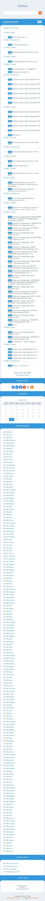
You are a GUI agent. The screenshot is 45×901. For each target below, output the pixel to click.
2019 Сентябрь (10, 622)
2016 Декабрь (9, 531)
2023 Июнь (9, 746)
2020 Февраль (10, 636)
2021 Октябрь (9, 691)
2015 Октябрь (9, 493)
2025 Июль (9, 815)
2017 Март (8, 539)
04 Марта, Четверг (10, 212)
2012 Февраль (10, 446)
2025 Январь (9, 799)
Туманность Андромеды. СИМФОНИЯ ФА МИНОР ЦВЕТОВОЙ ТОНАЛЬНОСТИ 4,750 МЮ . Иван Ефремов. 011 (24, 282)
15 (6, 413)
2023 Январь (9, 732)
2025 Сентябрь (10, 821)
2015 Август (9, 487)
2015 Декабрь (9, 498)
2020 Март (8, 639)
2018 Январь (9, 567)
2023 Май (8, 743)
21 (39, 413)
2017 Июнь (9, 548)
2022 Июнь (9, 713)
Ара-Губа (15, 135)
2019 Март (8, 606)
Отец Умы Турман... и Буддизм (23, 69)
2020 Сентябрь (10, 655)
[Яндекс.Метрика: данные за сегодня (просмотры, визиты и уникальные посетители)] (32, 898)
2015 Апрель (9, 476)
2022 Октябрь (9, 724)
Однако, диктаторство (20, 72)
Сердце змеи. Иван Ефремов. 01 (24, 358)
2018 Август (9, 586)
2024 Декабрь (9, 796)
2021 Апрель (9, 675)
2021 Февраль (10, 669)
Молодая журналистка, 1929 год (23, 61)
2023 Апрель (9, 741)
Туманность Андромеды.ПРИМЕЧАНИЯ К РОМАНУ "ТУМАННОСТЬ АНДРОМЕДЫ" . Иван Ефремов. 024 (24, 218)
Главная (6, 28)
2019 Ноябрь (9, 628)
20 (33, 413)
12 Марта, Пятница (10, 156)
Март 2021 (22, 400)
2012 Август (9, 462)
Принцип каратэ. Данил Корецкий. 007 (26, 98)
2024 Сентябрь (10, 788)
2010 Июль (9, 437)
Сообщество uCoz (11, 866)
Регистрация (20, 375)
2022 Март (8, 705)
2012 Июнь (9, 457)
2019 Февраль (10, 603)
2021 (11, 28)
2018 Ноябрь (9, 595)
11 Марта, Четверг (10, 168)
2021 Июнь (9, 680)
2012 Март (8, 448)
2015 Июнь (9, 481)
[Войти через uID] (13, 387)
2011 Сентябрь (10, 440)
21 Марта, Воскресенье (11, 74)
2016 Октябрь (9, 526)
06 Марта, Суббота (10, 203)
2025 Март (8, 804)
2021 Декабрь (9, 697)
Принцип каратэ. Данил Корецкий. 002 (26, 126)
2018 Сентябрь (10, 589)
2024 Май (8, 777)
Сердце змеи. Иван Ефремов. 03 (24, 352)
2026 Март (8, 837)
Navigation (10, 22)
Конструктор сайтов (13, 898)
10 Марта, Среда (9, 177)
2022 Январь (9, 699)
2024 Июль (9, 782)
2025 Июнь (9, 812)
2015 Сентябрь (10, 490)
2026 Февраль (10, 834)
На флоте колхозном (19, 45)
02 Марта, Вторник (10, 344)
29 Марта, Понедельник (11, 40)
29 (6, 419)
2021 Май (8, 677)
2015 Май (8, 479)
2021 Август (9, 686)
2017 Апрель (9, 542)
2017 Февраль (10, 537)
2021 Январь (9, 666)
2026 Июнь (9, 846)
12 (28, 410)
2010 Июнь (9, 435)
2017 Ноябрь (9, 561)
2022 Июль (9, 716)
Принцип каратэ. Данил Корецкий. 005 (26, 112)
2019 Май (8, 611)
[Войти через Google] (28, 387)
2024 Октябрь (9, 790)
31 (17, 419)
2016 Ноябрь (9, 528)
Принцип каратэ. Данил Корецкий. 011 (26, 79)
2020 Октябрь (9, 658)
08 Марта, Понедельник (11, 193)
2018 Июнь (9, 581)
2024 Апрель (9, 774)
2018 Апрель (9, 575)
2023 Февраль (10, 735)
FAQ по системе (10, 869)
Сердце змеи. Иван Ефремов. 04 (24, 349)
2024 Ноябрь (9, 793)
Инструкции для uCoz (12, 872)
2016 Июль (9, 517)
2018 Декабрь (9, 597)
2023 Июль (9, 749)
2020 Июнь (9, 647)
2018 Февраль (10, 570)
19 (28, 413)
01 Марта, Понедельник (11, 361)
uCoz (24, 898)
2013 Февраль (10, 470)
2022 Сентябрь (10, 721)
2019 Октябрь (9, 625)
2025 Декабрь (9, 829)
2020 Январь (9, 633)
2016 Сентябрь (10, 523)
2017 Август (9, 553)
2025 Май (8, 810)
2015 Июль (9, 484)
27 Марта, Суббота (10, 47)
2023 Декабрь (9, 763)
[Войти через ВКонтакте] (16, 387)
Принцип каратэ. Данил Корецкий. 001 (26, 130)
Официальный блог (11, 863)
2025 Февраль (10, 801)
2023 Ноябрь (9, 760)
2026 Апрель (9, 840)
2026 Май (8, 843)
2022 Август (9, 719)
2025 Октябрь (9, 823)
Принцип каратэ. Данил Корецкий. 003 (26, 121)
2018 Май (8, 578)
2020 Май (8, 644)
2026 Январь (9, 832)
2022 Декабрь (9, 730)
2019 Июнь (9, 614)
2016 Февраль (10, 504)
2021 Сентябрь (10, 688)
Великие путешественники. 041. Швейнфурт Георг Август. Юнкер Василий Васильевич (23, 184)
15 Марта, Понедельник (11, 147)
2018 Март (8, 572)
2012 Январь (9, 443)
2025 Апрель (9, 807)
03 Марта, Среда (9, 327)
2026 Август (9, 851)
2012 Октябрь (9, 468)
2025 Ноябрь (9, 826)
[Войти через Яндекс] (24, 387)
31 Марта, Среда (9, 32)
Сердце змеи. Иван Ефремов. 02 (24, 355)
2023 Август (9, 752)
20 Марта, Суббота (10, 107)
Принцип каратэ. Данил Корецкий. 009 (26, 89)
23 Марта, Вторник (10, 64)
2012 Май (8, 454)
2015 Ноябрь (9, 495)
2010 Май (8, 432)
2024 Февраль (10, 768)
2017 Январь (9, 534)
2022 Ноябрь (9, 727)
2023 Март (8, 738)
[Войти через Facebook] (20, 387)
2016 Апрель (9, 509)
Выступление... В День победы (23, 342)
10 (17, 410)
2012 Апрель (9, 451)
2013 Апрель (9, 473)
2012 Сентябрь (10, 465)
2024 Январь (9, 766)
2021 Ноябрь (9, 694)
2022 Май (8, 710)
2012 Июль (9, 459)
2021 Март (8, 672)
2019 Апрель (9, 608)
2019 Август (9, 619)
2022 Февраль (10, 702)
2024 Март (8, 771)
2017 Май (8, 545)
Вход (27, 375)
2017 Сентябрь (10, 556)
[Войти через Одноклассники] (32, 387)
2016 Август (9, 520)
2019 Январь (9, 600)
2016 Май (8, 512)
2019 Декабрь (9, 630)
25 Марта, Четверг (10, 56)
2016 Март (8, 506)
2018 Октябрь (9, 592)
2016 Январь (9, 501)
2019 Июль (9, 617)
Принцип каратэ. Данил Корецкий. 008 (26, 93)
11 (22, 410)
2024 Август (9, 785)
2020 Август (9, 652)
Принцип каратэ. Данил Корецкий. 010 (26, 84)
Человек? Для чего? (19, 166)
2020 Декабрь (9, 663)
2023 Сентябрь (10, 755)
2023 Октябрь (9, 757)
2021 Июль (9, 683)
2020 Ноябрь (9, 661)
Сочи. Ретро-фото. (19, 37)
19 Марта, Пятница (10, 137)
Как (13, 325)
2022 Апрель (9, 708)
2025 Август (9, 818)
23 (11, 416)
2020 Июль (9, 650)
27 (33, 416)
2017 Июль (9, 550)
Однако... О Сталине (19, 365)
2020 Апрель (9, 641)
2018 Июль (9, 584)
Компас (22, 6)
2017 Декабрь (9, 564)
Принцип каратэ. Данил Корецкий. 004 (26, 116)
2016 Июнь (9, 515)
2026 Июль (9, 848)
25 (22, 416)
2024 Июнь (9, 779)
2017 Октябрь (9, 559)
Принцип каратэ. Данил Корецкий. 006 (26, 102)
